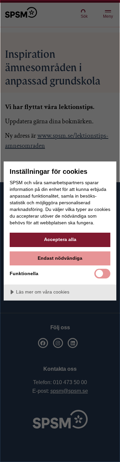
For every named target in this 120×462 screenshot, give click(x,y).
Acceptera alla (60, 239)
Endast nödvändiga (60, 258)
